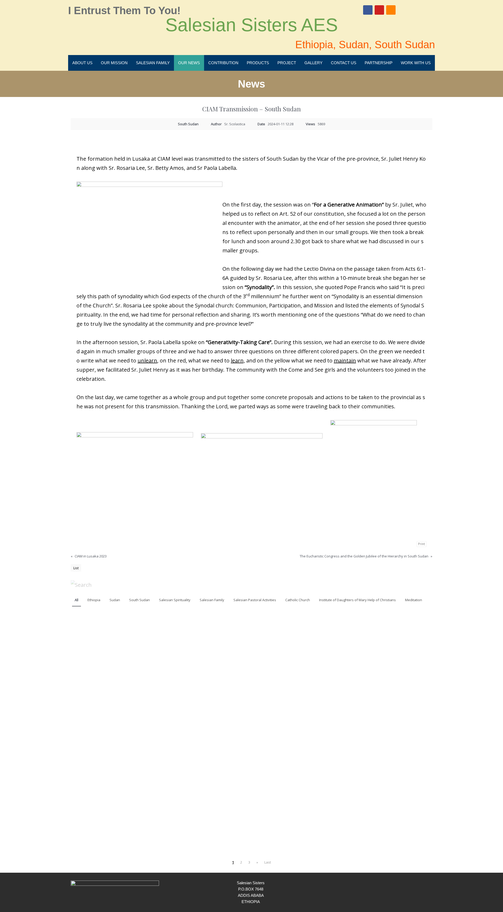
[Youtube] (379, 10)
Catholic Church (297, 600)
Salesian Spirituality (174, 600)
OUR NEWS (189, 63)
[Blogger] (391, 10)
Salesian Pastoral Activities (254, 600)
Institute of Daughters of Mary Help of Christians (357, 600)
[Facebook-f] (414, 892)
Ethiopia (94, 600)
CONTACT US (343, 63)
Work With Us (416, 63)
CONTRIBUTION (223, 63)
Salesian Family (212, 600)
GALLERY (313, 63)
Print (421, 544)
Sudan (115, 600)
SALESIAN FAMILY (153, 63)
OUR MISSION (114, 63)
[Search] (81, 584)
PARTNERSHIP (378, 63)
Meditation (413, 600)
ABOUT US (82, 63)
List (76, 568)
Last (267, 862)
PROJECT (286, 63)
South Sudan (139, 600)
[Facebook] (368, 10)
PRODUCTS (258, 63)
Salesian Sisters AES (251, 25)
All (76, 600)
